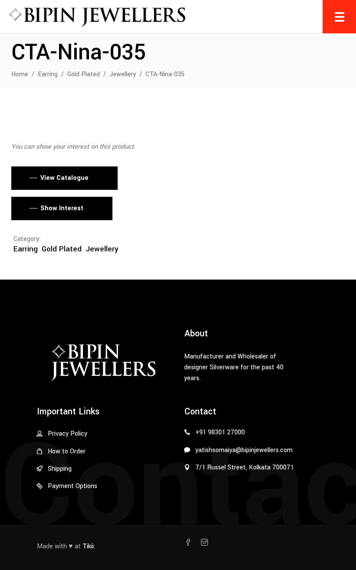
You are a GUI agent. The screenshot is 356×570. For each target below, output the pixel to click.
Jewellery (122, 74)
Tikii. (88, 546)
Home (19, 74)
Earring (48, 74)
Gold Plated (83, 74)
